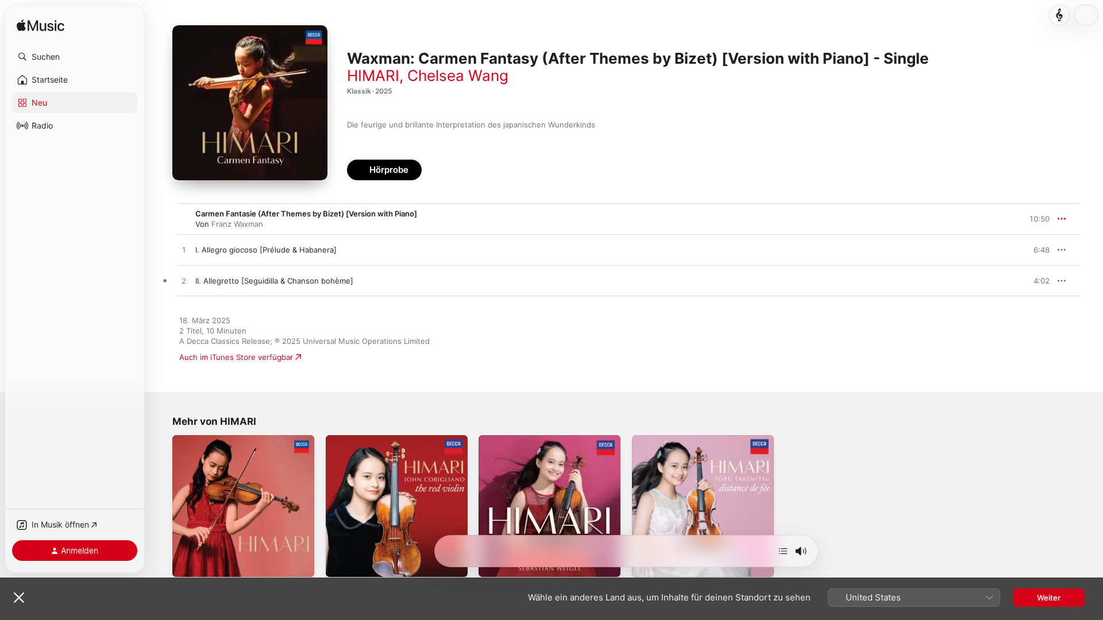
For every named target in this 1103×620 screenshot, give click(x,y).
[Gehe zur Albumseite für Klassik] (1059, 15)
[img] (40, 26)
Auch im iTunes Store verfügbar (236, 357)
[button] (75, 57)
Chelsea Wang (457, 75)
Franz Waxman (237, 223)
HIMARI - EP (193, 439)
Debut (489, 439)
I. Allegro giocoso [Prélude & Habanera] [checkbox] (266, 249)
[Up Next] (783, 551)
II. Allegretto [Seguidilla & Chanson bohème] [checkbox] (274, 280)
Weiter (1048, 597)
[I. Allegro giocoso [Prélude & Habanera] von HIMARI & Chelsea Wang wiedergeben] (183, 250)
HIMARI (373, 75)
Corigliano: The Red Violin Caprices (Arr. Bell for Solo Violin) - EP (388, 444)
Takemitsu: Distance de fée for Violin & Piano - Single (701, 444)
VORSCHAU (1034, 249)
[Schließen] (19, 597)
